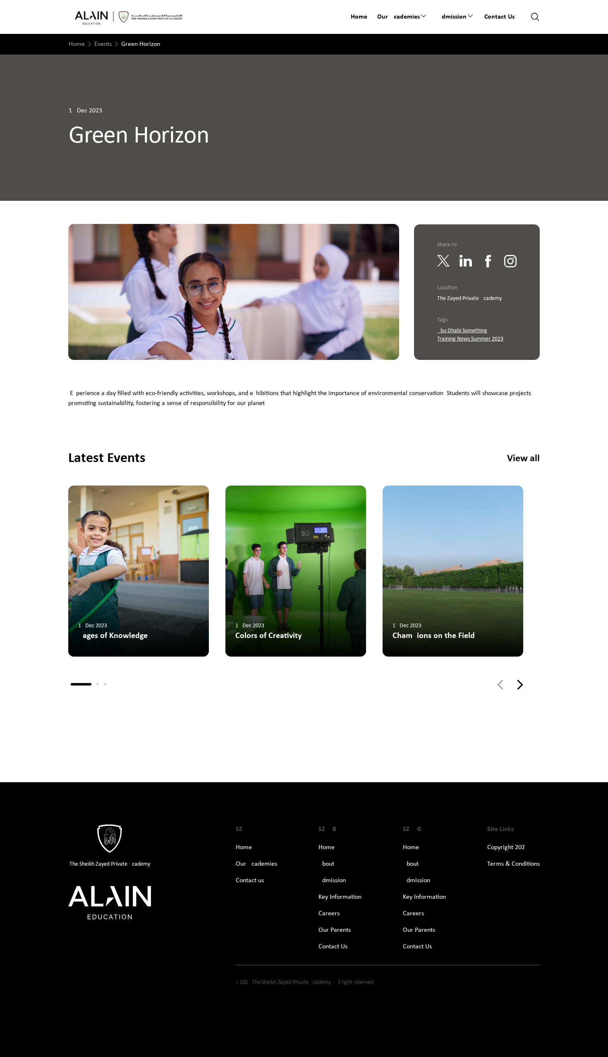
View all (523, 459)
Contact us (499, 17)
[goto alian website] (109, 903)
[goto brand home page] (129, 17)
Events (103, 44)
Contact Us (332, 946)
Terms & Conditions (513, 864)
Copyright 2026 (507, 847)
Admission (452, 17)
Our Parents (334, 930)
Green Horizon (140, 44)
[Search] (535, 17)
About (326, 864)
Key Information (339, 897)
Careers (329, 913)
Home (359, 17)
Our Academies (256, 864)
